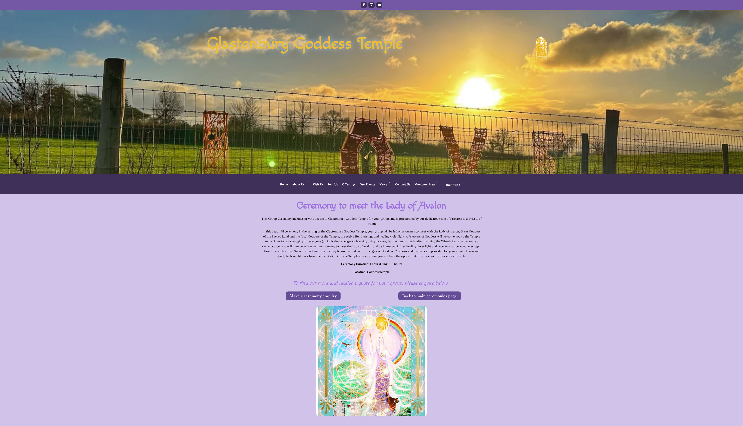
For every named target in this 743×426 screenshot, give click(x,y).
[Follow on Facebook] (364, 5)
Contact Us (402, 184)
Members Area (424, 184)
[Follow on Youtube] (379, 5)
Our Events (367, 184)
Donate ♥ (453, 185)
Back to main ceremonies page (429, 296)
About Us (298, 184)
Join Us (333, 184)
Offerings (348, 184)
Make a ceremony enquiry (313, 296)
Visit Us (318, 184)
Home (284, 184)
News (383, 184)
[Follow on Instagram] (371, 5)
